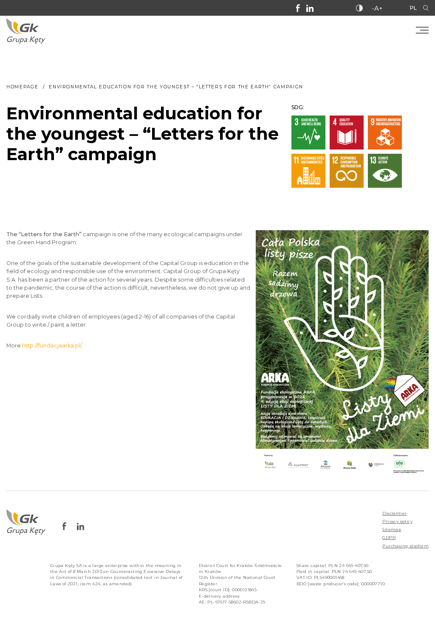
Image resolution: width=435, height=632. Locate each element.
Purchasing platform (405, 546)
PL (413, 8)
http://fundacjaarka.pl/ (52, 345)
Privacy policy (397, 521)
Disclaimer (394, 513)
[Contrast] (359, 8)
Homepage (22, 87)
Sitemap (391, 529)
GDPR (388, 537)
